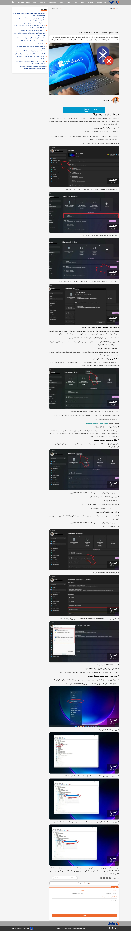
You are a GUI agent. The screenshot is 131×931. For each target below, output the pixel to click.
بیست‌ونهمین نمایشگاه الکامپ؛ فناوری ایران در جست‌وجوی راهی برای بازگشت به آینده (33, 67)
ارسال (84, 915)
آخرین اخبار (44, 9)
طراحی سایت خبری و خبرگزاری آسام (20, 928)
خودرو (61, 2)
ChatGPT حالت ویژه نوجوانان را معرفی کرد (33, 41)
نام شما (115, 891)
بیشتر (34, 2)
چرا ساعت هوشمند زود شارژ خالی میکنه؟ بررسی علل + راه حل (30, 47)
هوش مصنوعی (101, 2)
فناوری (91, 2)
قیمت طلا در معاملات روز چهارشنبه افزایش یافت (31, 30)
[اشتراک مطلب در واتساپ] (101, 878)
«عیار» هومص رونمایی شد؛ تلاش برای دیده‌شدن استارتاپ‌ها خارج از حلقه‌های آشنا (32, 19)
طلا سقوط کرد (41, 44)
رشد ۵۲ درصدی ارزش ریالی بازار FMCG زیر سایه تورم (30, 51)
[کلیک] (113, 2)
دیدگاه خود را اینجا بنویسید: (109, 897)
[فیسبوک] (104, 878)
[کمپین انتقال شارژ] (84, 110)
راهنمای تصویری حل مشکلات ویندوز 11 (97, 423)
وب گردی (42, 2)
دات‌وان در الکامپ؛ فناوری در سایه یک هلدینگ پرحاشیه (30, 54)
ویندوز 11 (81, 883)
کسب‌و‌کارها (52, 2)
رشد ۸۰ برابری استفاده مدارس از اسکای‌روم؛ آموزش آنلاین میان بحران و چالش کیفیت (30, 27)
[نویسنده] (115, 100)
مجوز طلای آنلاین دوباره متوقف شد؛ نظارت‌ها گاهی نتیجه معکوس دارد (29, 34)
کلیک (62, 928)
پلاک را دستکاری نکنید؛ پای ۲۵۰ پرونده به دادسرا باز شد (30, 38)
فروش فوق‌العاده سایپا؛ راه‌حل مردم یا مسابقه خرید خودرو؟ (31, 58)
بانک (82, 2)
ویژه (87, 883)
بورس (75, 2)
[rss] (118, 928)
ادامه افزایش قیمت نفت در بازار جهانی (34, 23)
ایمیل (82, 891)
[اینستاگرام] (109, 928)
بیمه (68, 2)
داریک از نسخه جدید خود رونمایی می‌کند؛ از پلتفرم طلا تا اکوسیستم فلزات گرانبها (29, 14)
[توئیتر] (107, 878)
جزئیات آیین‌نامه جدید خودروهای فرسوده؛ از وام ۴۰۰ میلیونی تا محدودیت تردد (31, 62)
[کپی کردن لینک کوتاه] (64, 878)
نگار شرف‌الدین (107, 100)
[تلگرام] (110, 878)
